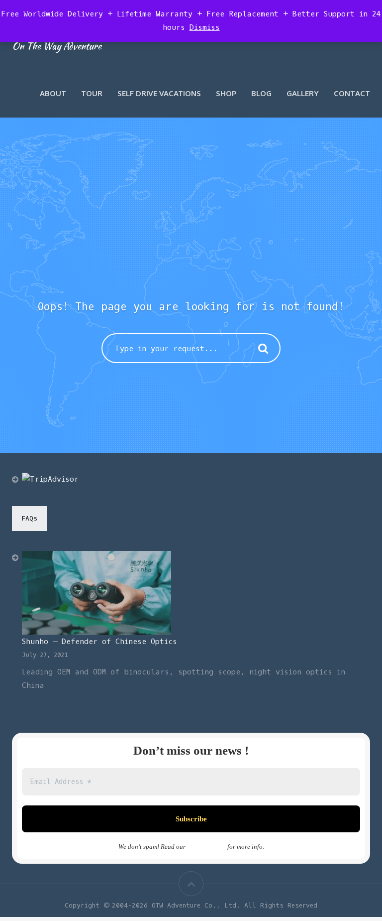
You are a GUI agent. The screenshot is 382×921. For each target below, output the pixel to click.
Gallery (302, 93)
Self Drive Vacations (159, 93)
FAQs (29, 518)
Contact (352, 93)
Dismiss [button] (205, 27)
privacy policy (206, 846)
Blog (261, 93)
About (53, 93)
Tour (91, 93)
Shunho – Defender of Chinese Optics (99, 642)
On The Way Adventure (56, 46)
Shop (226, 93)
